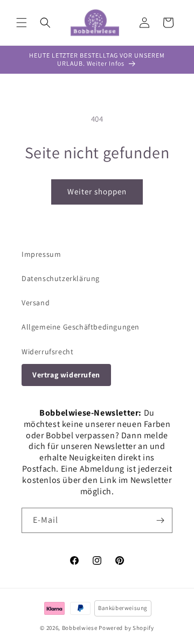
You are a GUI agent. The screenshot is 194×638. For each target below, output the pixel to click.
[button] (21, 22)
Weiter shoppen (97, 191)
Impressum (41, 254)
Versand (36, 302)
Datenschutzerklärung (61, 278)
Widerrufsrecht (47, 351)
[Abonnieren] (160, 520)
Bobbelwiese (80, 628)
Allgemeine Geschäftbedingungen (81, 327)
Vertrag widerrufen (66, 375)
